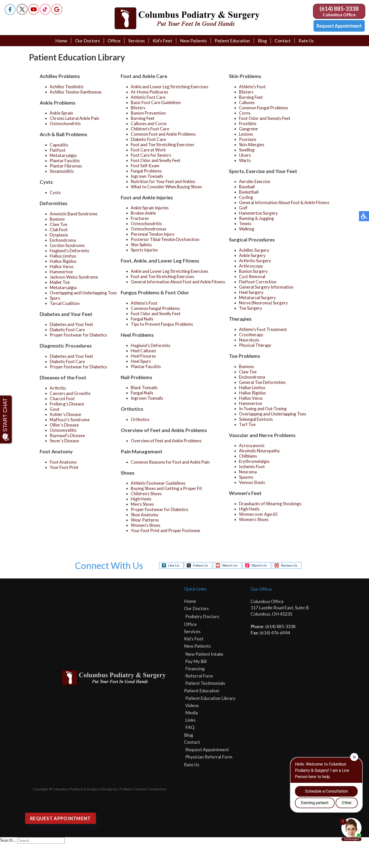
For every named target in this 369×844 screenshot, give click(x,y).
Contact (283, 40)
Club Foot (59, 229)
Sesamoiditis (62, 171)
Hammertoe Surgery (258, 213)
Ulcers (245, 155)
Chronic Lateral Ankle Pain (74, 118)
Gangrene (248, 128)
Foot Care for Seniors (151, 155)
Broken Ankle (143, 213)
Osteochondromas (148, 228)
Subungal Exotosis (256, 419)
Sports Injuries (144, 249)
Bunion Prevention (148, 113)
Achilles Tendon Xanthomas (76, 92)
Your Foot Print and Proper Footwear (166, 530)
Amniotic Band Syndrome (73, 213)
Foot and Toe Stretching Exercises (162, 144)
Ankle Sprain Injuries (150, 207)
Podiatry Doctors (202, 616)
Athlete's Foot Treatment (263, 329)
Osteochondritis (65, 123)
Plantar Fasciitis (65, 160)
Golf (243, 207)
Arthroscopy (251, 266)
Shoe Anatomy (144, 514)
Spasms (246, 477)
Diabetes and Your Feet (71, 324)
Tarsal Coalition (65, 303)
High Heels (141, 498)
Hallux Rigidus (63, 261)
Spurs (55, 298)
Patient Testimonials (205, 683)
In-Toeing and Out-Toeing (263, 408)
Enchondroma (63, 240)
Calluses (247, 102)
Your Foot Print (64, 467)
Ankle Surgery (252, 255)
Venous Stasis (252, 482)
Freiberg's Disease (67, 403)
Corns (245, 113)
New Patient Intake (204, 654)
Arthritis (58, 388)
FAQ (189, 727)
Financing (195, 668)
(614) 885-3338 (339, 8)
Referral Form (199, 676)
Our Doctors (87, 40)
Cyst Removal (252, 276)
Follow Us (200, 565)
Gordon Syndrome (67, 245)
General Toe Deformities (262, 382)
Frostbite (247, 123)
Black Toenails (144, 387)
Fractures (140, 218)
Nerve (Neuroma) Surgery (263, 302)
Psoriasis (247, 139)
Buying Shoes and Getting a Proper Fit (166, 488)
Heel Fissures (143, 356)
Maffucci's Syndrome (70, 419)
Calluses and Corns (149, 123)
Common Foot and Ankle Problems (163, 134)
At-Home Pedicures (149, 92)
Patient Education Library (210, 698)
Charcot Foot (62, 398)
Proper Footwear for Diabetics (78, 334)
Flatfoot (58, 150)
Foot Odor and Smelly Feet (155, 160)
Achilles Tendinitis (67, 86)
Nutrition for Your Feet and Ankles (163, 181)
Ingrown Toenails (147, 176)
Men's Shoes (142, 504)
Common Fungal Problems (155, 308)
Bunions (57, 219)
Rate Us (306, 40)
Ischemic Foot (252, 466)
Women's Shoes (145, 525)
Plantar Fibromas (66, 165)
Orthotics (140, 419)
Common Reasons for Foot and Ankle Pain (170, 462)
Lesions (246, 134)
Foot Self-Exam (145, 165)
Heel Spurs (141, 361)
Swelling (247, 149)
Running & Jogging (256, 218)
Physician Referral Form (208, 756)
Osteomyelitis (63, 430)
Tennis (245, 223)
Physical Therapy (255, 345)
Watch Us (229, 565)
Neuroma (248, 471)
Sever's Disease (64, 440)
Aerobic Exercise (254, 181)
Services (136, 40)
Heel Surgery (251, 292)
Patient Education (232, 40)
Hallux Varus (62, 266)
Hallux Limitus (63, 256)
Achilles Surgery (254, 250)
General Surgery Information (266, 287)
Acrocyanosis (252, 445)
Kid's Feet (162, 40)
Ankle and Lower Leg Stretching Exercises (169, 86)
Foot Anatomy (63, 462)
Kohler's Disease (65, 414)
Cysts (55, 192)
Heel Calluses (143, 350)
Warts (245, 160)
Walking (246, 228)
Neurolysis (249, 340)
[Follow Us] (22, 13)
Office (114, 40)
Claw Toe (58, 224)
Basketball (249, 192)
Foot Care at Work (148, 149)
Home (61, 40)
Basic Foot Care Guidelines (156, 102)
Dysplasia (59, 234)
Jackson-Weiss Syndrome (74, 277)
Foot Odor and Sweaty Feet (264, 118)
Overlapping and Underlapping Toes (83, 292)
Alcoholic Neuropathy (259, 450)
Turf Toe (247, 424)
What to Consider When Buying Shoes (166, 186)
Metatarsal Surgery (257, 297)
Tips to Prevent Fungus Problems (162, 324)
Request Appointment (339, 26)
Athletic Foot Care (148, 97)
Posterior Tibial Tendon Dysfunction (165, 239)
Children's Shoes (146, 493)
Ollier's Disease (64, 425)
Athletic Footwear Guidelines (158, 483)
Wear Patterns (145, 520)
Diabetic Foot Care (67, 329)
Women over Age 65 (258, 514)
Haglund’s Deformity (69, 250)
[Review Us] (56, 13)
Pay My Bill (196, 661)
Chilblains (248, 456)
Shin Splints (141, 244)
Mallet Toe (60, 282)
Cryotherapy (251, 334)
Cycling (246, 197)
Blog (262, 40)
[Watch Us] (33, 13)
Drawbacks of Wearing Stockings (270, 503)
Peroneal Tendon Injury (152, 234)
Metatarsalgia (63, 155)
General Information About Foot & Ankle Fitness (284, 202)
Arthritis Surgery (255, 260)
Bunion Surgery (253, 271)
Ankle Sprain (61, 113)
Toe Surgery (250, 308)
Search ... (8, 840)
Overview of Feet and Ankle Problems (166, 440)
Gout (54, 409)
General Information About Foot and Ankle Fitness (178, 281)
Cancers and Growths (70, 393)
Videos (192, 705)
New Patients (193, 40)
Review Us (289, 565)
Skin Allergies (251, 144)
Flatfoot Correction (257, 281)
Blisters (138, 107)
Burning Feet (143, 118)
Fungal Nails (142, 318)
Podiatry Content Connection (142, 789)
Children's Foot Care (150, 128)
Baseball (247, 186)
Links (190, 720)
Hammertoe (61, 271)
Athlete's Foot (144, 303)
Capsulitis (59, 144)
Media (191, 712)
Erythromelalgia (254, 461)
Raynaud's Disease (67, 435)
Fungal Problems (146, 171)
